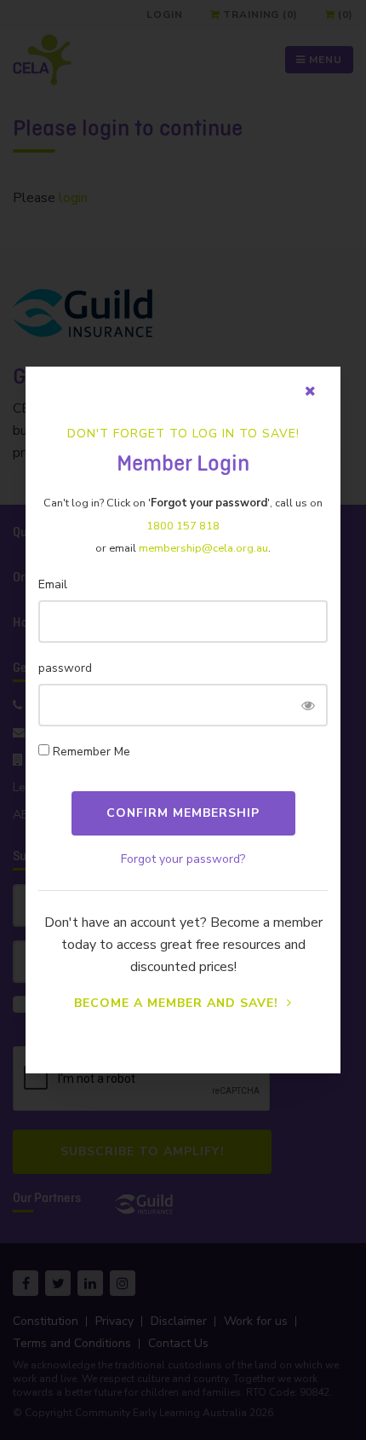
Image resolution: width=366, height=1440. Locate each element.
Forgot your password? (183, 859)
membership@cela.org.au (203, 548)
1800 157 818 (183, 526)
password (65, 668)
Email (52, 584)
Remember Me (91, 751)
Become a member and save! (178, 1003)
